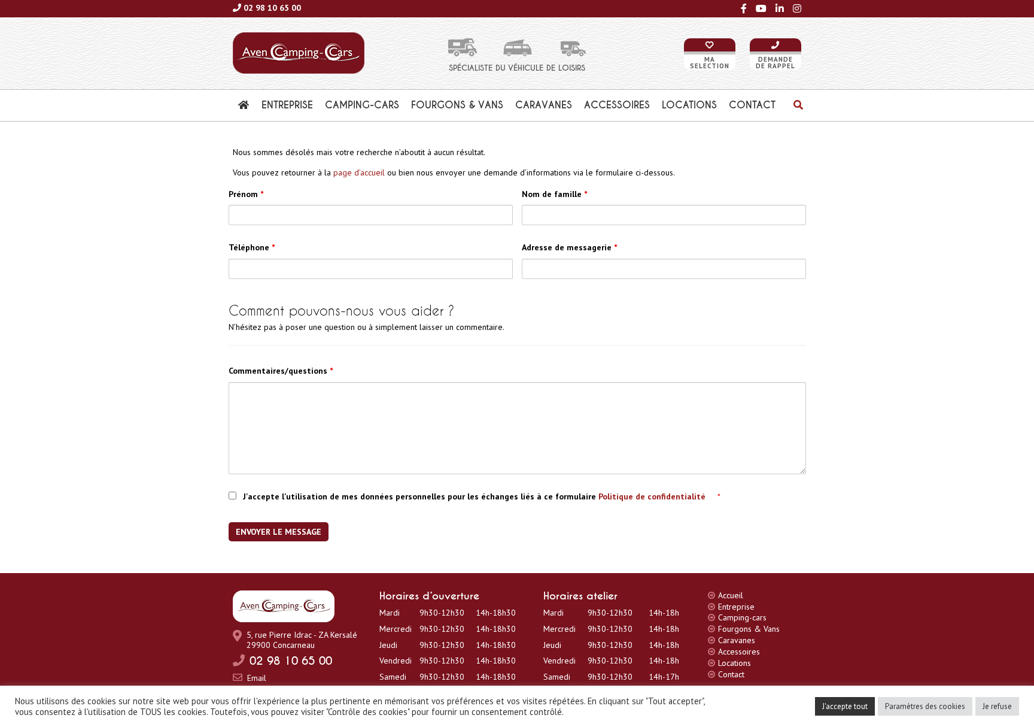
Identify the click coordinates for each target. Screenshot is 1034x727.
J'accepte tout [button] (845, 706)
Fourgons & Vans (749, 629)
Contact (731, 674)
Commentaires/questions (281, 370)
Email (256, 678)
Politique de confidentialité (653, 496)
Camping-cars (742, 617)
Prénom (246, 194)
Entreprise (736, 606)
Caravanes (736, 640)
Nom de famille (554, 194)
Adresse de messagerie (569, 247)
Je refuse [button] (997, 706)
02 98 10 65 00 (272, 7)
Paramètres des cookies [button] (925, 706)
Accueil (730, 595)
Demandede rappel (775, 62)
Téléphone (252, 247)
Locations (734, 663)
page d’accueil (359, 172)
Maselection (709, 62)
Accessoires (739, 651)
